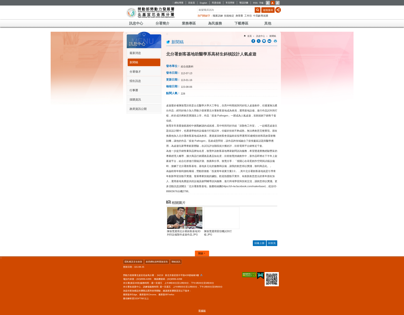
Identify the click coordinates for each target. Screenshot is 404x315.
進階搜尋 (268, 10)
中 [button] (273, 3)
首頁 (249, 36)
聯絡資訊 (176, 261)
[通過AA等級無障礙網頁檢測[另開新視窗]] (249, 274)
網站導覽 (179, 2)
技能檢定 (229, 15)
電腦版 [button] (202, 310)
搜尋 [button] (257, 10)
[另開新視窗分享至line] (264, 41)
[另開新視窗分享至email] (269, 41)
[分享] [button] (278, 10)
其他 (267, 23)
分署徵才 (135, 71)
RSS (255, 3)
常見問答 (230, 2)
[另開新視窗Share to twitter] (259, 41)
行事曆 (134, 90)
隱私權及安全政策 (133, 261)
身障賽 (239, 15)
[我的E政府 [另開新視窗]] (260, 275)
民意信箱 (216, 2)
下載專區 (241, 23)
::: (173, 2)
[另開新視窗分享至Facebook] (253, 41)
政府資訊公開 (138, 108)
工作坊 (248, 15)
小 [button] (268, 3)
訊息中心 (136, 23)
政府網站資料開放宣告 (157, 261)
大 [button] (278, 3)
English (203, 3)
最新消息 (135, 53)
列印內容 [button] (275, 41)
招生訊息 (135, 81)
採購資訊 (135, 99)
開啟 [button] (200, 253)
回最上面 (259, 243)
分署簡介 (162, 23)
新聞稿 (134, 62)
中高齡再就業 (260, 15)
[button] (184, 218)
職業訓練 (218, 15)
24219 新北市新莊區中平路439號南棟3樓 (178, 275)
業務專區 (189, 23)
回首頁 (191, 2)
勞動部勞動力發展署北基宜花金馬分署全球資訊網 (150, 13)
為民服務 (215, 23)
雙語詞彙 (243, 2)
